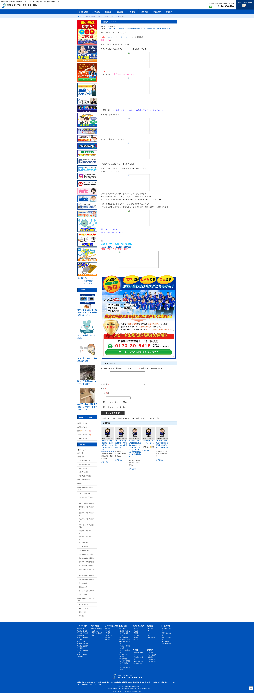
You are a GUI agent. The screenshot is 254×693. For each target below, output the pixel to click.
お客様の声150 (82, 423)
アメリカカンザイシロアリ (86, 498)
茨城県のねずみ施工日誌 (86, 575)
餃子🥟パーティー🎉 (84, 431)
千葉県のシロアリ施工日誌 (86, 514)
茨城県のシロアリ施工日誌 (86, 532)
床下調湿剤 (165, 641)
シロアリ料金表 (83, 633)
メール (104, 393)
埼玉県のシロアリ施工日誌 (86, 520)
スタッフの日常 (112, 28)
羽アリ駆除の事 (84, 546)
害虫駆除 (108, 12)
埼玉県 (108, 631)
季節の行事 (82, 612)
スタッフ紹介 (152, 655)
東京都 (108, 629)
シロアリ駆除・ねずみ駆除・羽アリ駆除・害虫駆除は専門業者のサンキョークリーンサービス (21, 6)
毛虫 (149, 635)
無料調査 (144, 12)
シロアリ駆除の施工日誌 (86, 503)
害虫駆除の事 (83, 583)
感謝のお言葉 (83, 468)
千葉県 (108, 633)
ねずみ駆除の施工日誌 (86, 554)
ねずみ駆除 (96, 12)
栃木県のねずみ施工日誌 (86, 579)
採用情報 (150, 657)
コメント (105, 384)
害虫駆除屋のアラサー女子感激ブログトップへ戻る (87, 281)
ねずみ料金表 (124, 637)
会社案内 (169, 12)
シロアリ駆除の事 (84, 493)
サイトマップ (152, 661)
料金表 (132, 12)
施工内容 (81, 629)
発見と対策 (81, 641)
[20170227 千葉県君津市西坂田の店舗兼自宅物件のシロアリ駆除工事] (162, 433)
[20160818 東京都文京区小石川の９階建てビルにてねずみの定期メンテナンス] (108, 433)
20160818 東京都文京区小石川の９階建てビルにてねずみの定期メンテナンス (107, 445)
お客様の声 (157, 12)
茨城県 (108, 637)
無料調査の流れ (125, 639)
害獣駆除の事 (83, 587)
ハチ (149, 633)
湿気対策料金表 (166, 644)
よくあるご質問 (83, 646)
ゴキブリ (150, 629)
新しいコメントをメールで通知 (115, 402)
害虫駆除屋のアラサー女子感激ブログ (159, 28)
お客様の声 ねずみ (84, 460)
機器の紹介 (123, 659)
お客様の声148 (82, 438)
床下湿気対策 (165, 626)
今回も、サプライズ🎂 (84, 434)
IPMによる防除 (138, 661)
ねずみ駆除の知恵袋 (83, 479)
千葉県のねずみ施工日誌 (86, 562)
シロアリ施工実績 (111, 626)
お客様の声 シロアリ (85, 464)
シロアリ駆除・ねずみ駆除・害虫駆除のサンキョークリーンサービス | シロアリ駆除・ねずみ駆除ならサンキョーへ (127, 677)
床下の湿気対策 (84, 543)
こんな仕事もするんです (86, 591)
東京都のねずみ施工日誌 (86, 558)
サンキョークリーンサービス (117, 37)
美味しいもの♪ (83, 608)
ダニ (149, 631)
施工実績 (120, 12)
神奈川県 (109, 635)
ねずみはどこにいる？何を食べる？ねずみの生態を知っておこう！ (87, 312)
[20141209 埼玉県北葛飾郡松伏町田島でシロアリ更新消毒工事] (121, 433)
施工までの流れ (83, 631)
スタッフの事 (83, 594)
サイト (103, 397)
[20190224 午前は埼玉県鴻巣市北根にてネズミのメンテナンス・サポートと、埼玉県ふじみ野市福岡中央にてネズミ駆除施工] (135, 433)
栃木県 (108, 639)
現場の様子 (82, 616)
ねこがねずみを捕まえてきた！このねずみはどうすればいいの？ (87, 406)
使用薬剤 (81, 648)
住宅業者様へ (138, 663)
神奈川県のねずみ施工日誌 (86, 570)
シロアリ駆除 (83, 12)
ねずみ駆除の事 (84, 550)
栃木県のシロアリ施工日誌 (86, 538)
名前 (103, 389)
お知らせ (80, 453)
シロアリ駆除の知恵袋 (84, 476)
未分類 (79, 483)
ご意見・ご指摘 (84, 472)
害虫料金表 (151, 637)
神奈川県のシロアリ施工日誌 (86, 526)
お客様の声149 (82, 427)
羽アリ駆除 (95, 626)
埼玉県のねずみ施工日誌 (86, 566)
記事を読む (105, 462)
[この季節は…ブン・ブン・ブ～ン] (148, 433)
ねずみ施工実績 (138, 626)
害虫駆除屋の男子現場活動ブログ (135, 28)
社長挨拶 (150, 653)
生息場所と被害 (83, 644)
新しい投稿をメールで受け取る (115, 407)
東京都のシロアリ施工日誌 (86, 508)
